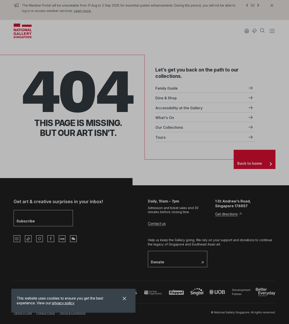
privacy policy (63, 303)
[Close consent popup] (124, 299)
